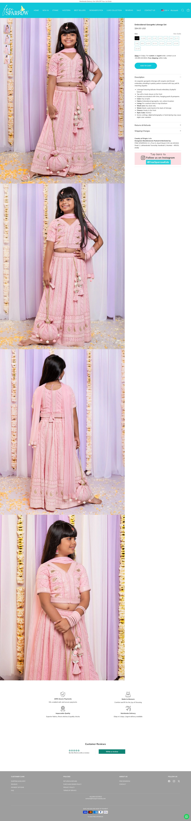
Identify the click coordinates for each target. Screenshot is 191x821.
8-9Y (142, 43)
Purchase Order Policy (72, 784)
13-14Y (176, 43)
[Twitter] (179, 781)
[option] (7, 30)
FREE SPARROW (124, 781)
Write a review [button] (112, 751)
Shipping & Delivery (18, 781)
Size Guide (177, 34)
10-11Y (155, 43)
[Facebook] (169, 781)
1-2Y (149, 38)
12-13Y (169, 43)
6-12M (143, 38)
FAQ (12, 790)
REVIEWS (129, 10)
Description (139, 77)
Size (158, 34)
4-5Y (165, 38)
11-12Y (162, 43)
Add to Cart (145, 66)
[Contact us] (186, 816)
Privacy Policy (69, 787)
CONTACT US (150, 10)
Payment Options (17, 787)
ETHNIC (55, 10)
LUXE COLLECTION (114, 10)
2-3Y (154, 38)
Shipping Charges (142, 131)
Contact (122, 784)
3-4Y (160, 38)
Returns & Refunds (143, 125)
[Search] (182, 10)
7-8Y (136, 43)
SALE (139, 10)
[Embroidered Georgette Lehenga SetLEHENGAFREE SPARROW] (6, 29)
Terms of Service (69, 790)
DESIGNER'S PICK (96, 10)
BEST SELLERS (80, 10)
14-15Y (137, 49)
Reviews (14, 784)
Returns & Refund (70, 781)
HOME (36, 10)
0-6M (137, 38)
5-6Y (171, 38)
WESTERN (66, 10)
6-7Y (176, 38)
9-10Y (148, 43)
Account (174, 10)
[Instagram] (174, 781)
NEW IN (46, 10)
